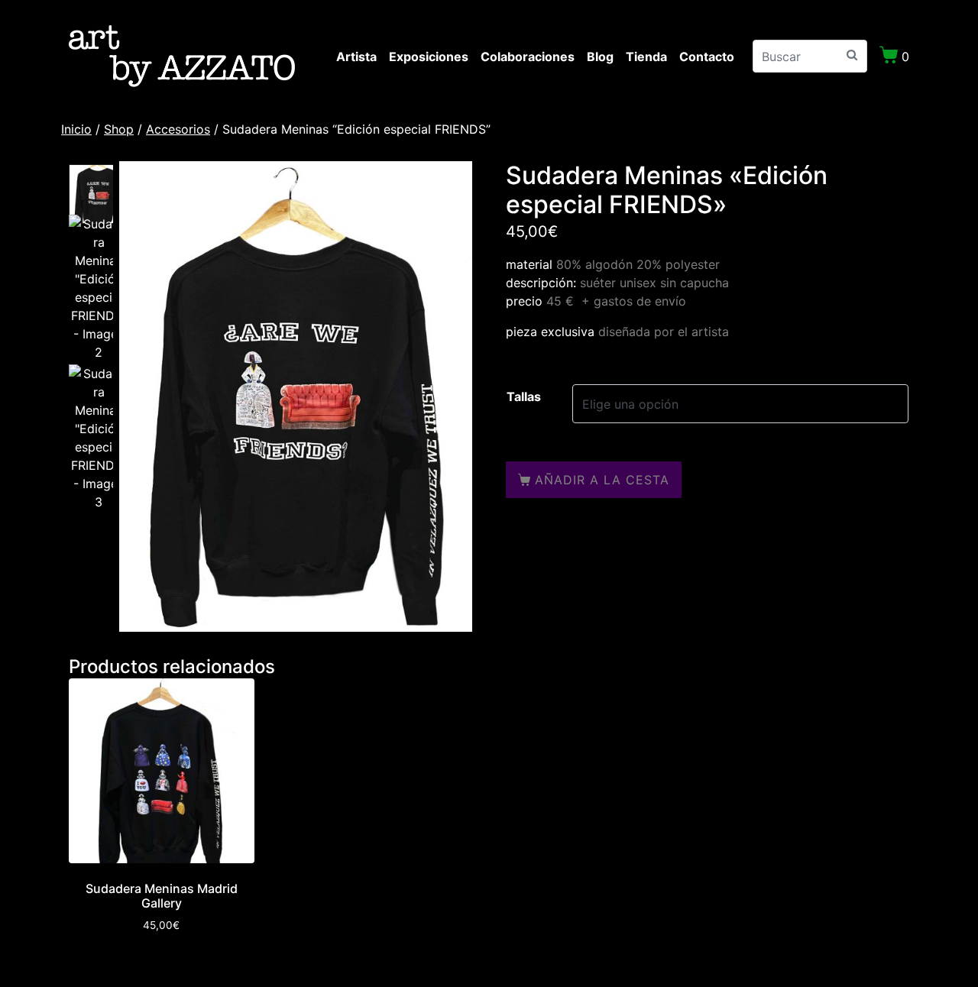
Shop (119, 129)
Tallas (524, 396)
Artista (356, 56)
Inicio (76, 129)
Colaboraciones (528, 56)
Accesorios (178, 129)
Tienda (646, 56)
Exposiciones (428, 56)
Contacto (706, 56)
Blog (600, 56)
